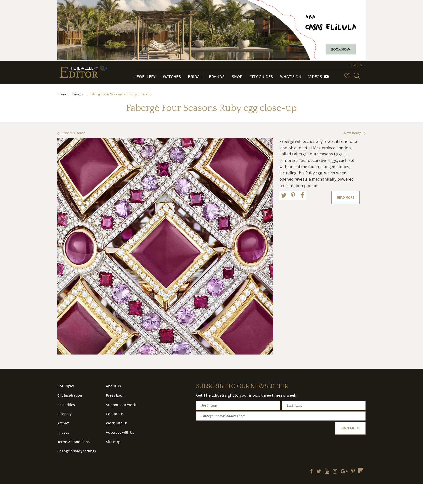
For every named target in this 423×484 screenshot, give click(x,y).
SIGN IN (356, 65)
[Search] (357, 76)
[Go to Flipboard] (360, 470)
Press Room (116, 395)
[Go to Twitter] (318, 471)
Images (78, 94)
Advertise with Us (120, 432)
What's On (290, 76)
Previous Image (73, 133)
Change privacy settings (76, 450)
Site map (113, 441)
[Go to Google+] (344, 471)
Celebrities (66, 404)
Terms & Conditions (73, 441)
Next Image (352, 133)
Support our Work (121, 404)
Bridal (195, 76)
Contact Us (115, 413)
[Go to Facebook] (311, 471)
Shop (237, 76)
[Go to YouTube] (327, 471)
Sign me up (350, 428)
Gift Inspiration (69, 395)
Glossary (64, 413)
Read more (345, 197)
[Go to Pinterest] (353, 471)
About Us (113, 385)
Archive (63, 422)
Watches (172, 76)
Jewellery (145, 76)
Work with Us (117, 422)
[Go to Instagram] (335, 471)
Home (62, 94)
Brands (216, 76)
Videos (316, 76)
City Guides (261, 76)
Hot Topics (66, 385)
